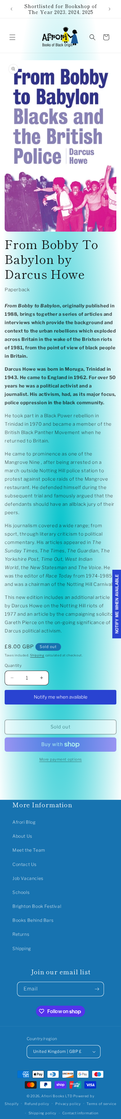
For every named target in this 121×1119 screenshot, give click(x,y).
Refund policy (37, 1104)
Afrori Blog (24, 822)
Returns (20, 934)
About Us (22, 836)
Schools (20, 892)
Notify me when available (60, 697)
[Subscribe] (97, 989)
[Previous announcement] (11, 9)
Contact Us (24, 864)
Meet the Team (28, 850)
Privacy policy (68, 1104)
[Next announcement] (109, 9)
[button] (12, 37)
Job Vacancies (27, 878)
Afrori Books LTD (56, 1096)
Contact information (80, 1113)
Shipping (37, 655)
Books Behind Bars (32, 920)
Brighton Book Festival (36, 906)
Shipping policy (43, 1113)
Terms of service (101, 1104)
